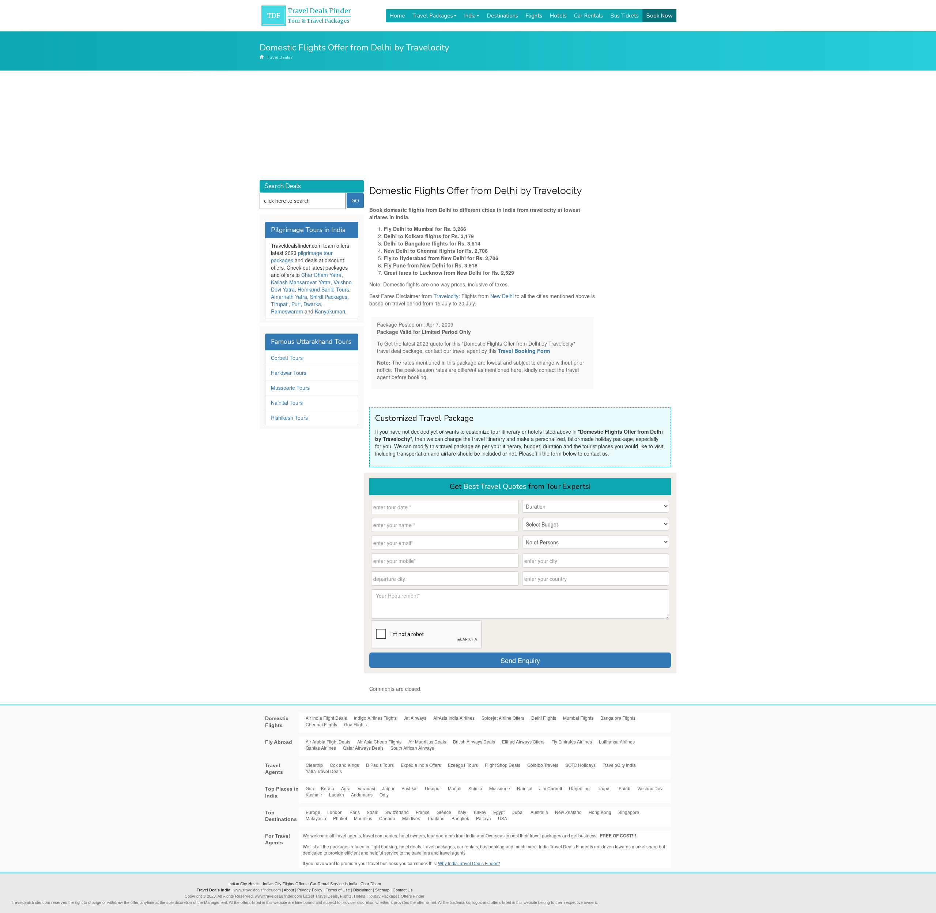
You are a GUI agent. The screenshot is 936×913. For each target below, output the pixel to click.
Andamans (362, 794)
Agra (346, 788)
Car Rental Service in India (333, 884)
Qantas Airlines (321, 748)
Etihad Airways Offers (523, 741)
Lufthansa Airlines (617, 741)
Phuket (340, 818)
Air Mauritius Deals (427, 741)
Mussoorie (499, 788)
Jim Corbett (550, 788)
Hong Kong (600, 812)
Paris (355, 812)
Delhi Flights (543, 718)
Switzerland (397, 812)
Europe (313, 812)
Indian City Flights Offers (285, 884)
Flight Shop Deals (502, 765)
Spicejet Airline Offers (503, 718)
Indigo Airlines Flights (375, 718)
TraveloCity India (619, 765)
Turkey (479, 812)
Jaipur (388, 788)
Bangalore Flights (617, 718)
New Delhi (502, 296)
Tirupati (279, 304)
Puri (296, 304)
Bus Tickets (624, 15)
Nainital (524, 788)
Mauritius (363, 818)
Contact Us (403, 890)
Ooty (384, 794)
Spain (372, 812)
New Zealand (568, 812)
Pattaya (483, 818)
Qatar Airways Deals (363, 748)
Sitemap (382, 890)
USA (502, 818)
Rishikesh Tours (289, 417)
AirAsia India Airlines (454, 718)
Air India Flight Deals (326, 718)
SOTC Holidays (580, 765)
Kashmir (314, 794)
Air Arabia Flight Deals (328, 741)
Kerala (327, 788)
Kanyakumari (330, 311)
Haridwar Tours (288, 372)
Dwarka (312, 304)
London (335, 812)
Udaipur (433, 788)
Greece (444, 812)
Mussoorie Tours (290, 387)
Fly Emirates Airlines (571, 741)
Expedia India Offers (421, 765)
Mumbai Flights (578, 718)
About (289, 890)
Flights (533, 15)
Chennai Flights (321, 724)
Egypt (499, 812)
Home (397, 15)
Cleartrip (314, 765)
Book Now (659, 15)
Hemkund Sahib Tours (323, 289)
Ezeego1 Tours (463, 765)
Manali (454, 788)
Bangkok (460, 818)
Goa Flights (355, 724)
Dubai (518, 812)
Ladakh (336, 794)
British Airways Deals (474, 741)
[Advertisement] (468, 125)
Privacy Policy (309, 890)
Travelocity (446, 296)
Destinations (502, 15)
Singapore (628, 812)
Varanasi (366, 788)
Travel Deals (278, 57)
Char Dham (371, 884)
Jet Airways (415, 718)
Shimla (475, 788)
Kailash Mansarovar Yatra (301, 282)
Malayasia (316, 818)
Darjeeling (579, 788)
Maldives (411, 818)
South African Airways (412, 748)
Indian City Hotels (244, 884)
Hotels (558, 15)
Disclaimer (362, 890)
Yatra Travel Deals (324, 771)
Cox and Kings (344, 765)
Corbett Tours (287, 357)
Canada (387, 818)
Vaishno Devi (650, 788)
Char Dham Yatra (321, 274)
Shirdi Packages (328, 296)
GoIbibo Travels (542, 765)
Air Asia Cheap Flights (379, 741)
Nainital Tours (287, 402)
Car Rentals (588, 15)
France (423, 812)
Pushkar (409, 788)
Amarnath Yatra (289, 296)
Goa (310, 788)
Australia (539, 812)
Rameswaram (287, 311)
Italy (462, 812)
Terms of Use (338, 890)
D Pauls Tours (380, 765)
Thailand (436, 818)
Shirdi (624, 788)
